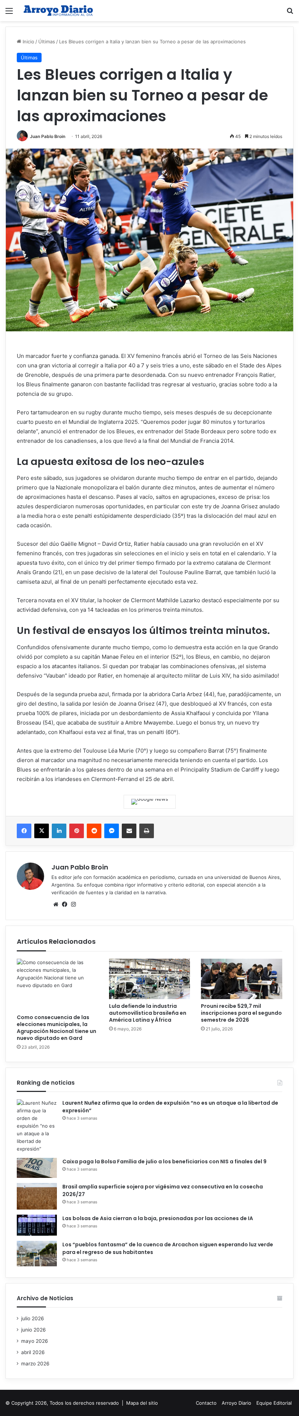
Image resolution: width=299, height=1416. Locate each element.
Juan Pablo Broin (47, 136)
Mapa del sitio (142, 1403)
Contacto (206, 1403)
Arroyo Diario (236, 1403)
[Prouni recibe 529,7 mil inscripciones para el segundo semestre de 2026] (241, 979)
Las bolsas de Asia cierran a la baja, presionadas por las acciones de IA (157, 1218)
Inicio (27, 41)
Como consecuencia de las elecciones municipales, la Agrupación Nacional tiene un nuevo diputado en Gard (56, 1028)
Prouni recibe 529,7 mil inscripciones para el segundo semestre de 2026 (241, 1012)
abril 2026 (33, 1352)
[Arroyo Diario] (58, 10)
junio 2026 (33, 1330)
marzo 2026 (35, 1363)
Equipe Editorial (274, 1403)
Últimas (46, 41)
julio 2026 (32, 1318)
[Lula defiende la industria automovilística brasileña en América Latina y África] (149, 979)
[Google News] (150, 802)
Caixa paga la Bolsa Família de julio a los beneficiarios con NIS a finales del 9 (164, 1161)
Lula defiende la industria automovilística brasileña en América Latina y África (147, 1012)
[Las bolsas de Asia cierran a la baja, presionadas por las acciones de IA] (37, 1225)
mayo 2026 (34, 1341)
